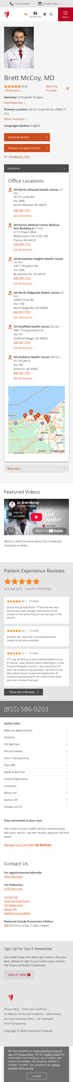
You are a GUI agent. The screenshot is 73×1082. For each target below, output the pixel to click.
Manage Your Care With (27, 845)
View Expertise (13, 103)
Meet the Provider (51, 88)
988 (6, 925)
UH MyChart (35, 15)
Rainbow (26, 14)
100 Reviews (12, 90)
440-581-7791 (21, 157)
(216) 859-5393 (13, 889)
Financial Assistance (17, 901)
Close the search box (56, 14)
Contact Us (11, 897)
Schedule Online (50, 3)
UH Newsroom (13, 905)
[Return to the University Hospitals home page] (7, 14)
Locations (13, 168)
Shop (44, 14)
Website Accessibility (17, 913)
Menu (65, 17)
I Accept (36, 1076)
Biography (14, 468)
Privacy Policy (25, 1054)
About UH (10, 909)
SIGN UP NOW (17, 975)
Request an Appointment (24, 148)
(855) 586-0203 (26, 709)
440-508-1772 (22, 244)
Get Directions (23, 216)
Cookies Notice (52, 1054)
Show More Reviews (22, 692)
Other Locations (14, 119)
